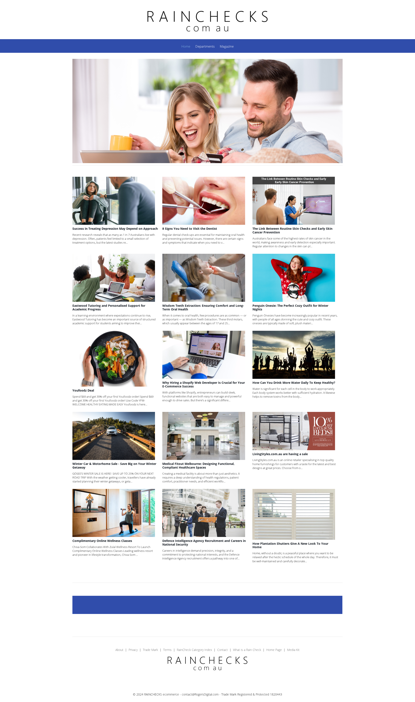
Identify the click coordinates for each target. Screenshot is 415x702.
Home (185, 46)
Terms (167, 650)
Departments (205, 46)
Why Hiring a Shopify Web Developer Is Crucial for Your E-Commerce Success (203, 384)
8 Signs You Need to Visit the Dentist (189, 229)
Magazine (227, 46)
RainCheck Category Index (194, 650)
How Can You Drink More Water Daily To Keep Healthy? (293, 383)
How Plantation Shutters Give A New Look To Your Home (290, 545)
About (119, 650)
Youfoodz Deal (83, 390)
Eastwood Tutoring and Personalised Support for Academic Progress (108, 307)
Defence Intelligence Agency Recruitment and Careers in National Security (204, 542)
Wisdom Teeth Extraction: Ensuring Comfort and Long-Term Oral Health (203, 307)
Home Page (274, 650)
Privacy (133, 650)
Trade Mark (150, 650)
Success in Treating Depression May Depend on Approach (115, 229)
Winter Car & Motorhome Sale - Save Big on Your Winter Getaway (114, 465)
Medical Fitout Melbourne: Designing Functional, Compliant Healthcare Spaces (198, 465)
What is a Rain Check (247, 650)
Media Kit (293, 650)
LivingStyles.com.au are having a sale (280, 454)
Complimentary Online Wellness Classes (102, 541)
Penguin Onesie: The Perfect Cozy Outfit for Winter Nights (290, 307)
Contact (222, 650)
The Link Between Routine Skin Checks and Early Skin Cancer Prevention (292, 230)
